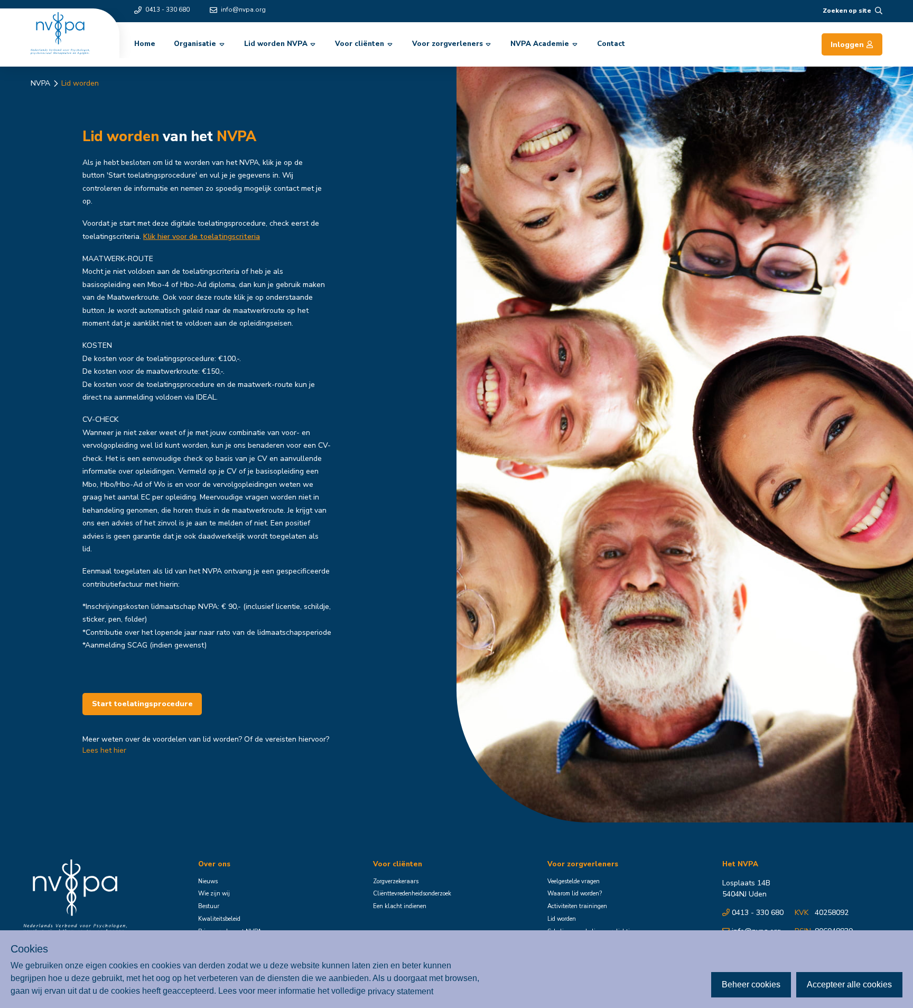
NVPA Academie (539, 44)
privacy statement (400, 990)
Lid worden (80, 83)
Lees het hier (104, 750)
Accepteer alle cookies (849, 984)
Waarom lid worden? (574, 894)
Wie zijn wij (214, 894)
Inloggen (847, 45)
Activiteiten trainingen (577, 906)
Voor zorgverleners (447, 44)
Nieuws (208, 881)
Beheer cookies (751, 984)
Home (144, 44)
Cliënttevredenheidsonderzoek (412, 894)
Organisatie (195, 44)
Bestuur (208, 906)
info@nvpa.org (243, 9)
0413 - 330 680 (167, 9)
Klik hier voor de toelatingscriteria (201, 237)
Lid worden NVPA (276, 44)
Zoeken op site (847, 10)
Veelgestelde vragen (573, 881)
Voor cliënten (359, 44)
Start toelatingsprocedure (142, 704)
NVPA (40, 83)
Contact (611, 44)
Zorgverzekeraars (395, 881)
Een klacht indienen (399, 906)
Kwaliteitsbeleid (219, 919)
